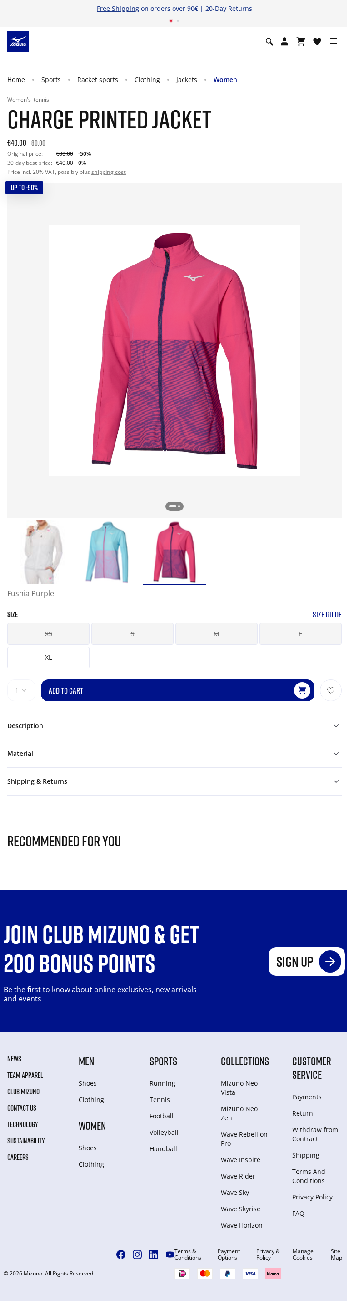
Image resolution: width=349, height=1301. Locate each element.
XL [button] (48, 657)
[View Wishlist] (317, 41)
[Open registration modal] (284, 41)
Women (225, 79)
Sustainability (26, 1140)
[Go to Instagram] (137, 1254)
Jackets (186, 79)
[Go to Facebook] (120, 1254)
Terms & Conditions (187, 1254)
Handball (163, 1148)
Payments (307, 1096)
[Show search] (269, 41)
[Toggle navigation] (333, 41)
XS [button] (48, 633)
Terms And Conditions (308, 1176)
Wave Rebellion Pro (244, 1139)
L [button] (300, 633)
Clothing (147, 79)
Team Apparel (25, 1075)
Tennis (160, 1099)
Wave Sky (235, 1192)
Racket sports (97, 79)
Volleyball (164, 1132)
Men (86, 1060)
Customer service (311, 1067)
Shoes (88, 1083)
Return (302, 1113)
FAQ (298, 1213)
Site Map (336, 1254)
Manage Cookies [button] (303, 1254)
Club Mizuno (23, 1091)
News (14, 1058)
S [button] (133, 633)
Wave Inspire (240, 1159)
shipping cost (108, 172)
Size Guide (327, 614)
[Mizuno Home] (18, 41)
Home (16, 79)
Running (162, 1083)
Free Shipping (118, 8)
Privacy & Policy (268, 1254)
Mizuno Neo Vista (239, 1088)
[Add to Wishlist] (331, 690)
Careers (18, 1157)
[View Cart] (301, 41)
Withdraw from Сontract (315, 1134)
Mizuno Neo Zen (239, 1113)
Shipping (305, 1155)
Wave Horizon (242, 1225)
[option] (39, 552)
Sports (51, 79)
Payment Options (229, 1254)
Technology (22, 1124)
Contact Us (21, 1107)
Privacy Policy (312, 1197)
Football (162, 1116)
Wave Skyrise (240, 1208)
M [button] (216, 633)
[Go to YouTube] (169, 1254)
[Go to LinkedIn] (153, 1254)
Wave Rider (238, 1176)
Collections (245, 1060)
